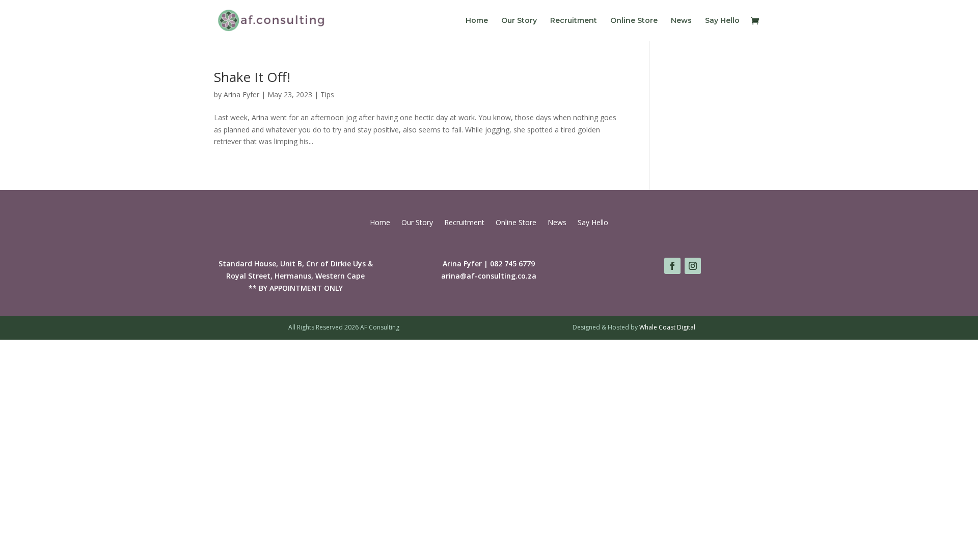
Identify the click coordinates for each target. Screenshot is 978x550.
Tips (327, 94)
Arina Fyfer (241, 94)
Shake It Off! (252, 77)
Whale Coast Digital (667, 327)
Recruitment (573, 21)
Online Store (634, 21)
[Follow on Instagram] (693, 266)
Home (477, 21)
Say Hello (722, 21)
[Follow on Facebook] (672, 266)
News (681, 21)
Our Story (519, 21)
